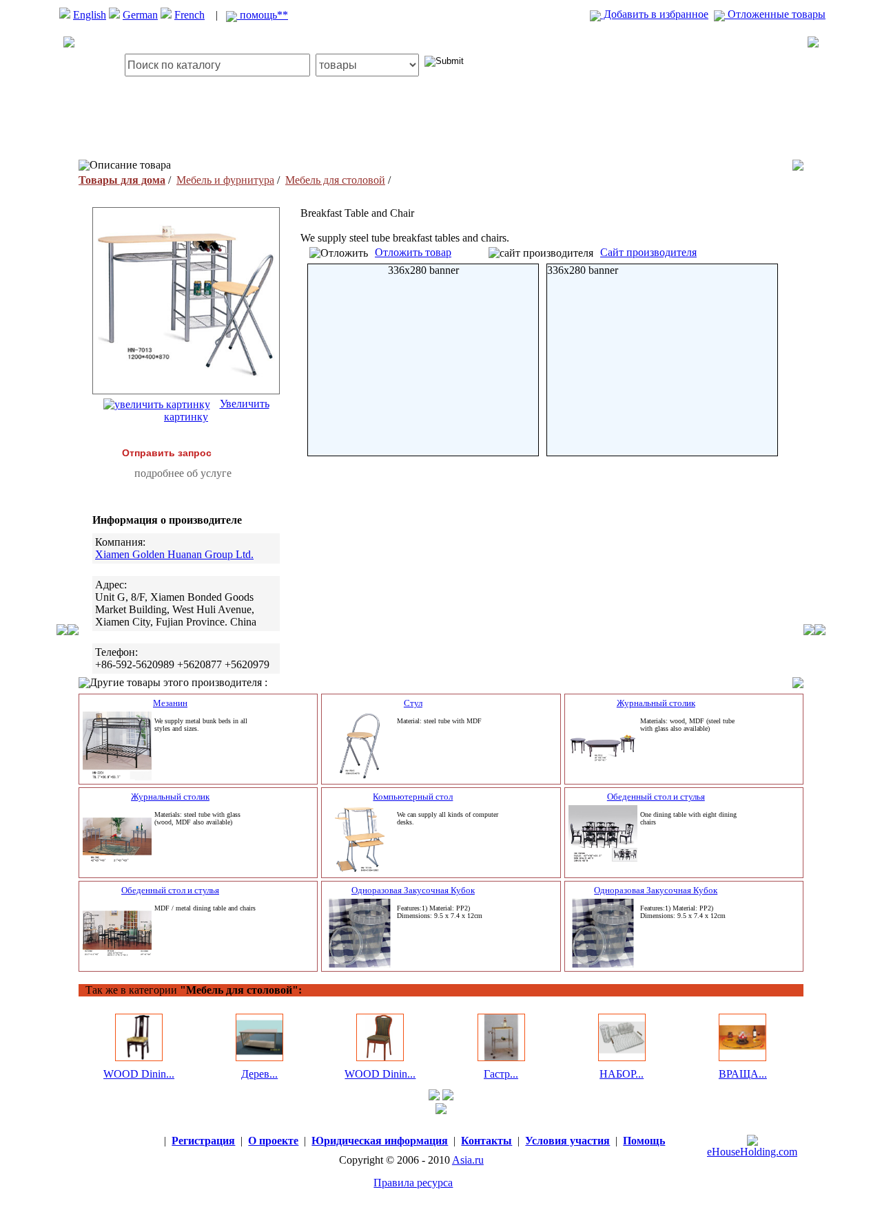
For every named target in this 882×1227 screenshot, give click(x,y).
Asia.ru (468, 1160)
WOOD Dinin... (138, 1074)
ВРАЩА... (743, 1074)
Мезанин (170, 703)
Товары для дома (122, 180)
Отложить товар (413, 252)
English (89, 15)
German (140, 15)
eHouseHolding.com (752, 1151)
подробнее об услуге (183, 473)
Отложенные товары (775, 14)
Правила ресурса (413, 1182)
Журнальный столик (656, 703)
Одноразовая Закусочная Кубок (413, 890)
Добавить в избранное (654, 14)
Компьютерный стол (413, 796)
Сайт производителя (648, 252)
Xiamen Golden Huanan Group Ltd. (174, 554)
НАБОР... (621, 1074)
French (189, 15)
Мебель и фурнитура (225, 180)
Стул (413, 703)
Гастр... (501, 1074)
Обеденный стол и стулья (656, 796)
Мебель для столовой (335, 180)
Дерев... (259, 1074)
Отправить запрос (167, 452)
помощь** (262, 15)
